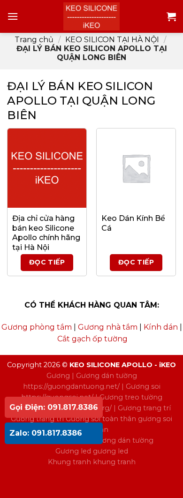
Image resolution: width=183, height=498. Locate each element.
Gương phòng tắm (36, 327)
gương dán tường (123, 440)
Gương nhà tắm (107, 327)
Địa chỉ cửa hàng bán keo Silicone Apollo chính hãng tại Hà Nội (46, 233)
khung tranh (114, 462)
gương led (110, 451)
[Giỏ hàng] (171, 16)
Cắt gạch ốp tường (92, 338)
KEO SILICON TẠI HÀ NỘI (112, 39)
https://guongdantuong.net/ (71, 386)
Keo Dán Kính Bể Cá (133, 223)
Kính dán (161, 327)
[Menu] (12, 16)
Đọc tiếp (47, 262)
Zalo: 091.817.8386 (45, 433)
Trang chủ (34, 39)
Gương (58, 375)
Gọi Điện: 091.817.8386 (53, 407)
